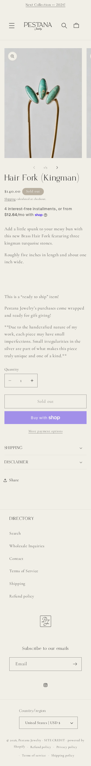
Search (15, 533)
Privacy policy (66, 747)
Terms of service (34, 755)
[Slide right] (57, 167)
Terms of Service (23, 570)
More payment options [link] (45, 431)
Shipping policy (62, 755)
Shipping (10, 199)
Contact (16, 558)
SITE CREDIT (54, 740)
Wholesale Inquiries (26, 545)
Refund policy (21, 596)
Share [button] (14, 480)
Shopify (19, 747)
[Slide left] (34, 167)
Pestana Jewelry (29, 740)
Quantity (11, 369)
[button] (11, 25)
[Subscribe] (75, 664)
